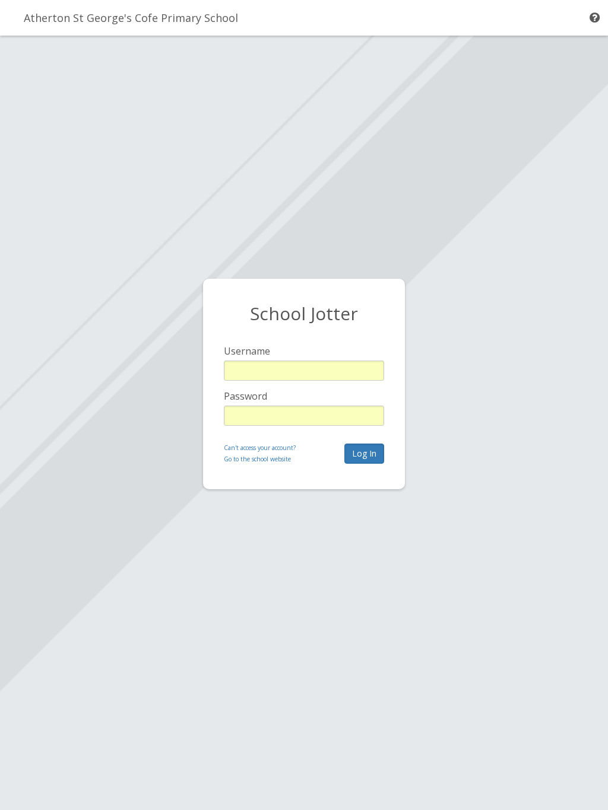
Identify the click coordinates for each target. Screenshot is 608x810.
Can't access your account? (260, 448)
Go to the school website (257, 459)
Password (245, 396)
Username (247, 351)
